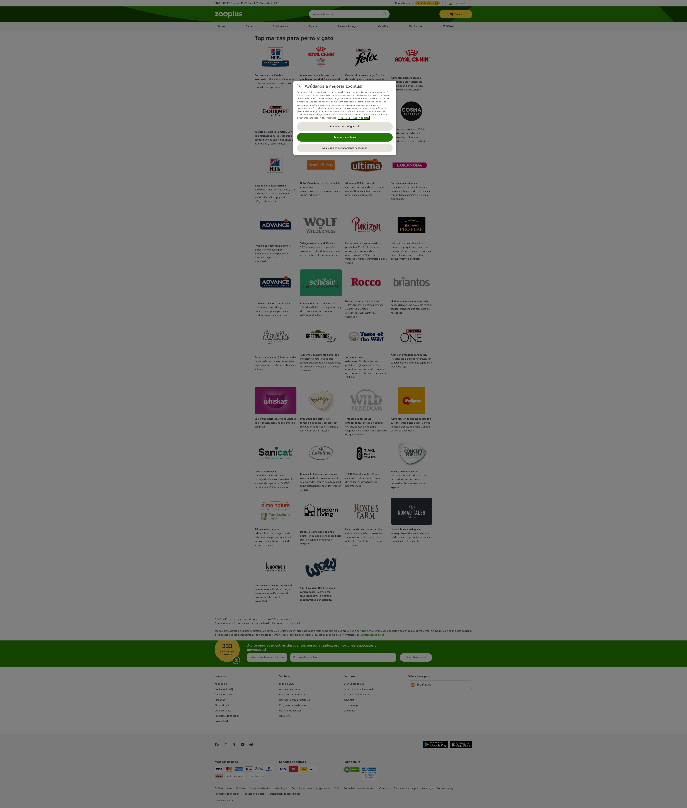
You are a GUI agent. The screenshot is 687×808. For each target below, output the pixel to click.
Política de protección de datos (353, 117)
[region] (344, 118)
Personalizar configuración (344, 126)
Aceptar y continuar (344, 137)
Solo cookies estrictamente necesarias (344, 148)
